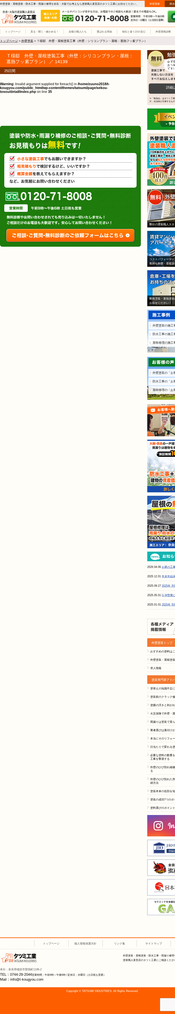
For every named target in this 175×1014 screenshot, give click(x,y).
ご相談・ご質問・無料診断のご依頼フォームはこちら (70, 235)
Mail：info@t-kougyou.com (21, 979)
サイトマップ (153, 943)
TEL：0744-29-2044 (16, 974)
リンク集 (119, 943)
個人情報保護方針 (85, 943)
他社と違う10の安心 (134, 31)
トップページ (12, 31)
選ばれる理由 (104, 31)
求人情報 (155, 668)
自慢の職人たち (78, 31)
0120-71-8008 (49, 196)
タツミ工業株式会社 (19, 957)
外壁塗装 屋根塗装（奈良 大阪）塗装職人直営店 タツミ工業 (19, 17)
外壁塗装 (155, 3)
